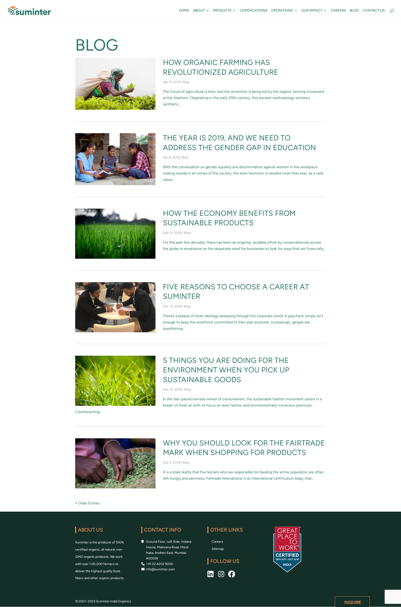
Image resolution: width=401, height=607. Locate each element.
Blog (354, 11)
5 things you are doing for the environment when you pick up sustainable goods (226, 370)
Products (222, 11)
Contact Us (374, 11)
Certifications (253, 11)
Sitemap (218, 549)
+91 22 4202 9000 (159, 564)
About (199, 11)
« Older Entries (87, 503)
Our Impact (311, 11)
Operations (282, 11)
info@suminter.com (160, 569)
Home (184, 11)
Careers (338, 11)
